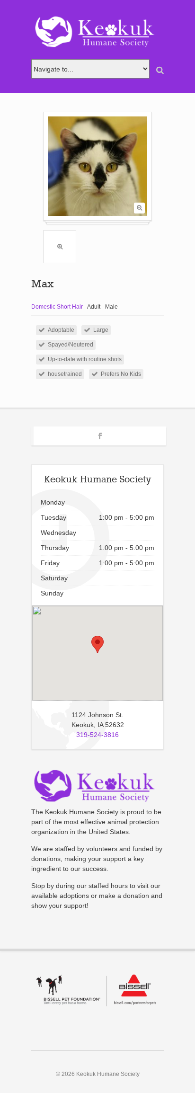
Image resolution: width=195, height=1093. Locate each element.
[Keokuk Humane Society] (97, 32)
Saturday (54, 578)
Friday (50, 563)
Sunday (52, 593)
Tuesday (53, 517)
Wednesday (58, 532)
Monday (53, 502)
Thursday (55, 547)
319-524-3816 (97, 734)
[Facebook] (100, 435)
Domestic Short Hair (57, 306)
